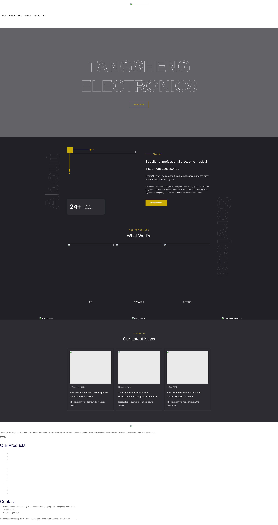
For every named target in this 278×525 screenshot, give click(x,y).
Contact (37, 15)
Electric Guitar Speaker (18, 469)
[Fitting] (187, 271)
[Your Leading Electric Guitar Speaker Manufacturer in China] (90, 367)
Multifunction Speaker (18, 478)
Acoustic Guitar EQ (16, 463)
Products (12, 15)
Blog (19, 15)
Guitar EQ (13, 453)
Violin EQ (12, 460)
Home (4, 15)
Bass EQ (12, 457)
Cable (11, 487)
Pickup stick (14, 490)
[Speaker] (139, 271)
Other (11, 493)
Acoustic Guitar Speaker (19, 472)
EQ (5, 450)
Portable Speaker (16, 481)
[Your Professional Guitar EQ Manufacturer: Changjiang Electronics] (139, 367)
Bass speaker (14, 475)
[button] (1, 437)
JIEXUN (73, 519)
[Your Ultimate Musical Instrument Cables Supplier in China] (187, 367)
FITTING (7, 484)
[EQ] (91, 271)
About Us (28, 15)
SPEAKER (8, 466)
